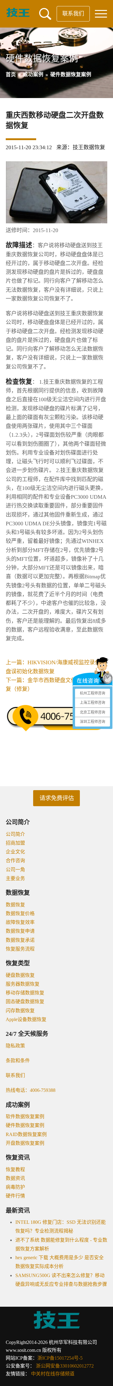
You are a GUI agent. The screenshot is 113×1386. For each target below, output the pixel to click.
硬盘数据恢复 (20, 975)
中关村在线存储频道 (52, 1373)
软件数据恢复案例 (25, 1116)
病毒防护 (15, 1187)
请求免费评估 (56, 798)
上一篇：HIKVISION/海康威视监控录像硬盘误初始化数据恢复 (56, 666)
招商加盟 (15, 843)
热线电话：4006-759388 (30, 1090)
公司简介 (15, 834)
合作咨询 (15, 860)
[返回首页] (18, 16)
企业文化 (15, 851)
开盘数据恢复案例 (25, 1143)
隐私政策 (15, 1045)
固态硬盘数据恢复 (25, 1001)
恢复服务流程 (20, 948)
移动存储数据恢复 (25, 992)
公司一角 (15, 869)
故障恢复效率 (20, 922)
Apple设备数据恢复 (26, 1019)
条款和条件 (18, 1060)
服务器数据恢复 (22, 984)
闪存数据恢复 (20, 1010)
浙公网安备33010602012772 (65, 1365)
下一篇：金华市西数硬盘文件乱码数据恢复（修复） (54, 684)
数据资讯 (15, 1178)
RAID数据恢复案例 (26, 1134)
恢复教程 (15, 1169)
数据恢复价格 (20, 913)
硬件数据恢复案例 (25, 1125)
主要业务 (15, 878)
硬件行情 (15, 1195)
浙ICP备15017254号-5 (60, 1358)
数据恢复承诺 (20, 940)
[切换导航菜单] (101, 14)
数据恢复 (15, 904)
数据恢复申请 (20, 931)
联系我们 (73, 14)
